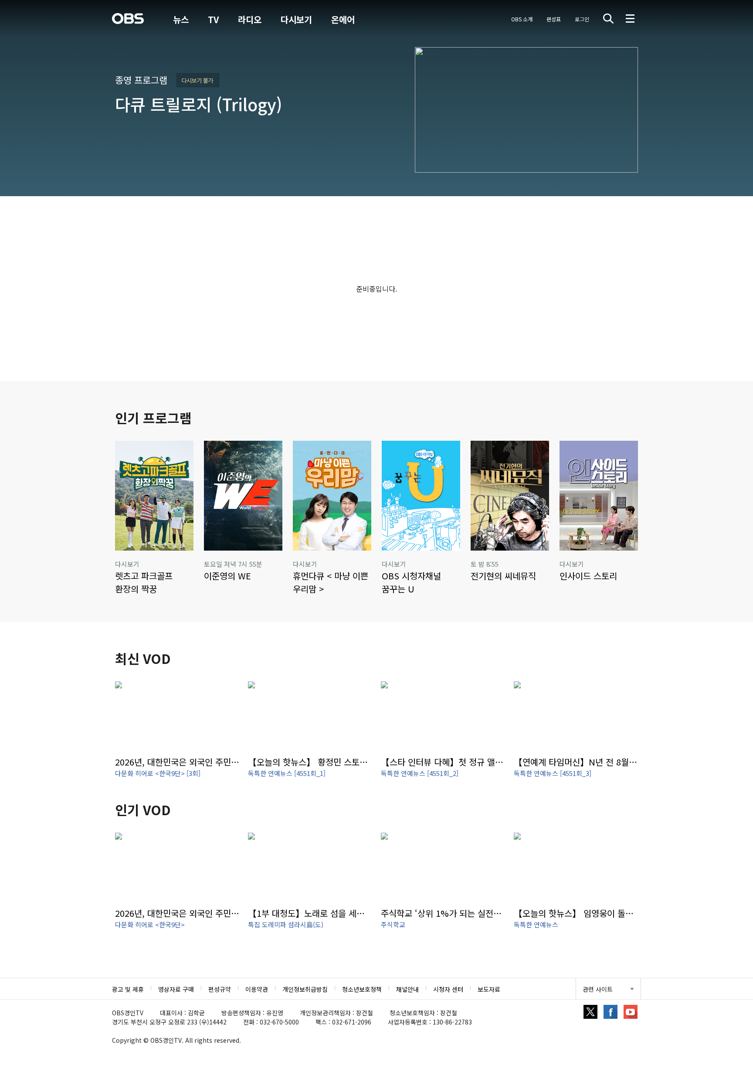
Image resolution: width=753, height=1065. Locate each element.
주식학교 (393, 924)
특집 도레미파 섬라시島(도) (285, 924)
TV (213, 19)
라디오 (249, 19)
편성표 (553, 19)
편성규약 (219, 989)
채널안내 (407, 989)
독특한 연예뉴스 (536, 924)
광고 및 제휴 (128, 989)
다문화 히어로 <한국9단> (150, 924)
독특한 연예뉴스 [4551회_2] (419, 773)
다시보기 (296, 19)
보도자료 (489, 989)
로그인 (582, 19)
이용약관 (256, 989)
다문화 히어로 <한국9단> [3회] (157, 773)
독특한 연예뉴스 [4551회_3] (552, 773)
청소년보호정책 (362, 989)
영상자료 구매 (176, 989)
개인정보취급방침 (305, 989)
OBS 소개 (522, 19)
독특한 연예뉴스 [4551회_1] (287, 773)
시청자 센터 (448, 989)
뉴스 (181, 19)
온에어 (343, 19)
